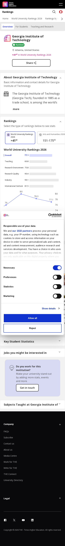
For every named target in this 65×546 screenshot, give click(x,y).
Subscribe (8, 437)
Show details (49, 308)
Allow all (32, 318)
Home (5, 18)
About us (8, 449)
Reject (32, 328)
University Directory (13, 480)
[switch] (57, 277)
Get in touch (27, 387)
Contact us (9, 443)
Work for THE (10, 461)
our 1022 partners (22, 231)
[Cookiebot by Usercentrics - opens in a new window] (48, 215)
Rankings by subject (55, 18)
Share (29, 63)
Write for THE (10, 467)
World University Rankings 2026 (26, 18)
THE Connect (10, 474)
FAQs (6, 431)
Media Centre (10, 455)
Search (54, 12)
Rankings (7, 12)
